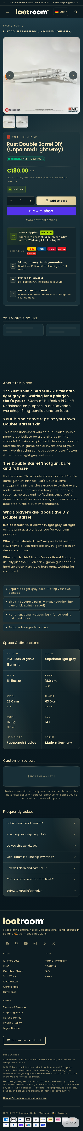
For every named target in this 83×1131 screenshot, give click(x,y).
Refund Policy (12, 1018)
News (48, 976)
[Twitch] (16, 943)
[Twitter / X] (53, 943)
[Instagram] (35, 943)
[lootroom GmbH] (32, 11)
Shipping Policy (13, 1012)
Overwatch (10, 981)
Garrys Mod (11, 987)
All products (11, 961)
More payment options (41, 220)
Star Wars (9, 976)
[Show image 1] (9, 122)
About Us (51, 966)
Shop (6, 25)
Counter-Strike (13, 971)
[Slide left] (10, 75)
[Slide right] (73, 75)
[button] (75, 12)
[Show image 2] (22, 122)
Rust (17, 25)
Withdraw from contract (24, 1040)
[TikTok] (44, 943)
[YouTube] (26, 943)
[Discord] (7, 943)
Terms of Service (14, 1007)
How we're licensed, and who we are (25, 1098)
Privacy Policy (12, 1023)
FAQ (47, 971)
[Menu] (7, 12)
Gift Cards (10, 992)
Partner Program (56, 961)
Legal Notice (11, 1028)
